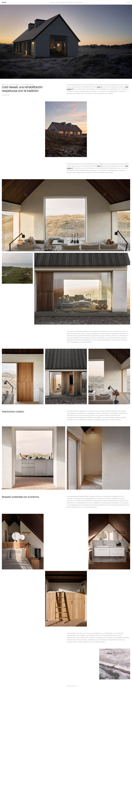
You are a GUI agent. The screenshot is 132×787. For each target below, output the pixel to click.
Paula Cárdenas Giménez (27, 84)
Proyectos (52, 2)
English (128, 2)
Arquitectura (5, 84)
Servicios (57, 2)
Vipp (98, 87)
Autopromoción (69, 2)
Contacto (80, 2)
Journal (75, 2)
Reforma (74, 686)
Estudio (62, 2)
